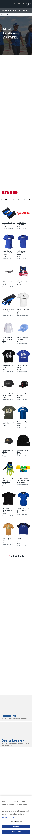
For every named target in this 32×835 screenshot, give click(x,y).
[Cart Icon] (23, 4)
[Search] (15, 4)
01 (9, 556)
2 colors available (8, 229)
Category (7, 199)
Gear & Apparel (6, 10)
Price (19, 199)
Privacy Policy (8, 817)
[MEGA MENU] (28, 4)
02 (11, 556)
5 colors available (22, 484)
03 (13, 556)
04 (16, 556)
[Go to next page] (25, 555)
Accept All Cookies (16, 831)
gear (7, 14)
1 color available (22, 229)
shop (2, 14)
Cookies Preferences (16, 821)
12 (23, 556)
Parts (14, 10)
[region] (16, 815)
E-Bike (28, 10)
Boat (23, 10)
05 (18, 556)
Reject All (16, 826)
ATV (19, 10)
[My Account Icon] (19, 4)
